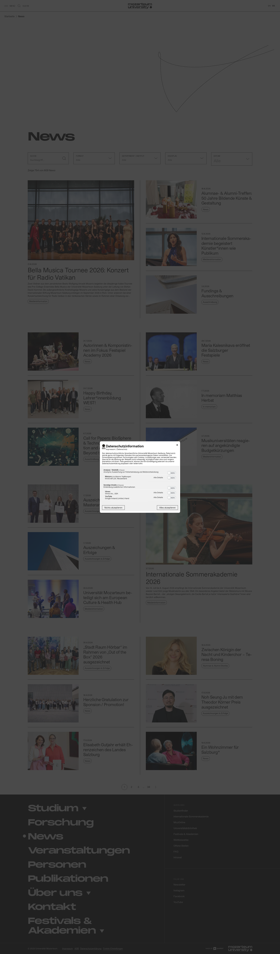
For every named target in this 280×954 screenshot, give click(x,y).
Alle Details (158, 477)
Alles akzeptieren (167, 507)
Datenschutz (122, 449)
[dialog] (140, 477)
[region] (140, 484)
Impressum (110, 449)
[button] (169, 472)
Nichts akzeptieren (113, 507)
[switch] (171, 472)
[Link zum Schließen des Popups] (177, 445)
